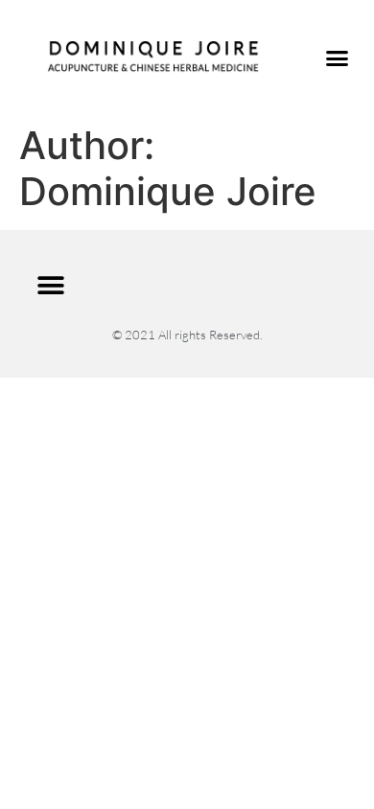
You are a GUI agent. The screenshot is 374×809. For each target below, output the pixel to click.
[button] (337, 57)
